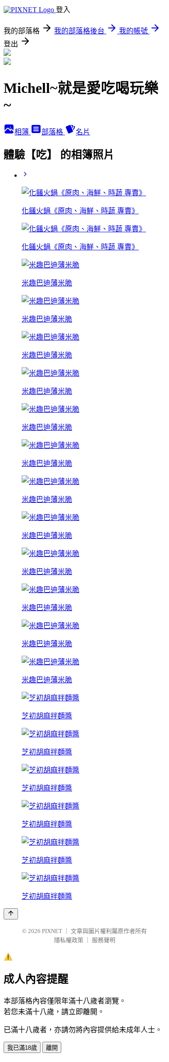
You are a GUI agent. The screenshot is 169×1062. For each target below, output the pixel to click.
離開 (52, 1047)
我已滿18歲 (22, 1047)
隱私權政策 (68, 940)
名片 (83, 132)
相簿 (22, 132)
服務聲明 (103, 940)
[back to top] (11, 913)
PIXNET (52, 931)
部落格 (53, 132)
